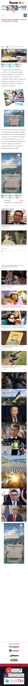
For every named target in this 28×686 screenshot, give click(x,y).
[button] (14, 12)
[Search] (25, 15)
